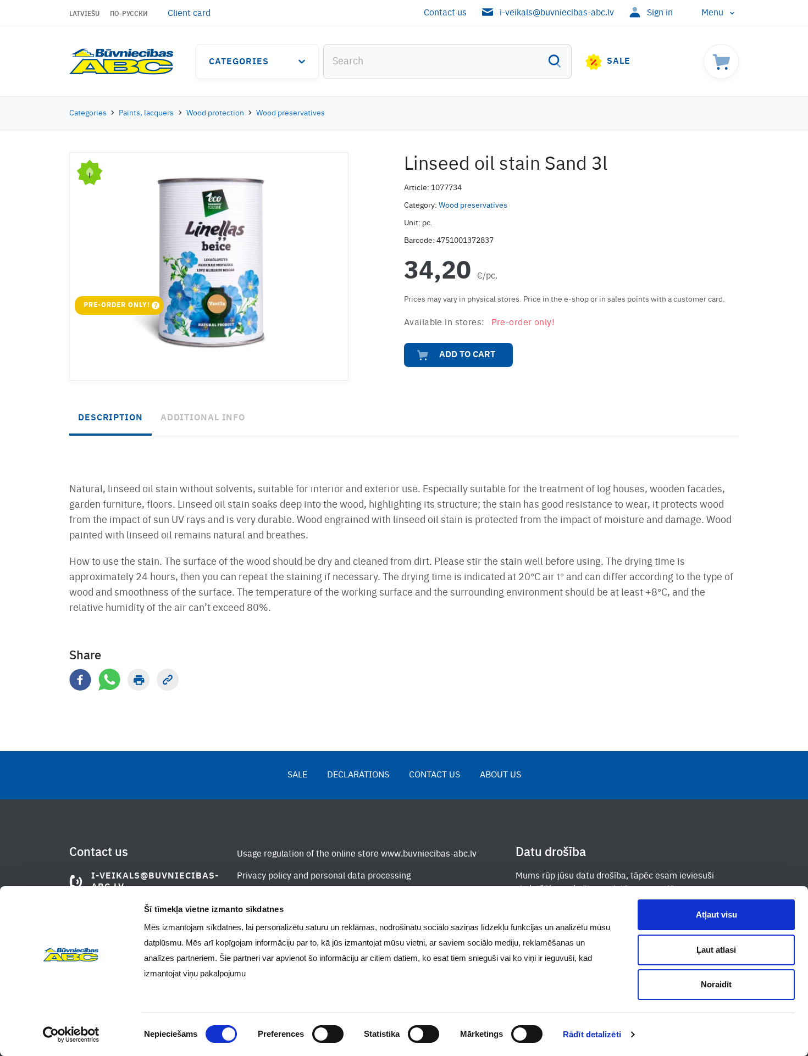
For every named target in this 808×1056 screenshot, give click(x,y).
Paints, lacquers (146, 113)
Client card (189, 13)
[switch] (328, 1034)
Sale (618, 61)
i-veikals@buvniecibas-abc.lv (557, 13)
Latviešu (84, 14)
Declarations (358, 775)
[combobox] (447, 61)
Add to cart (467, 355)
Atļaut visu (716, 914)
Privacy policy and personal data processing (324, 876)
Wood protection (215, 113)
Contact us (445, 13)
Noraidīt (716, 984)
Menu (712, 13)
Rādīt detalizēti (592, 1034)
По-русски (129, 14)
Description (110, 418)
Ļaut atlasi (716, 949)
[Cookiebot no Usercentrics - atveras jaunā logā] (71, 1034)
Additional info (203, 418)
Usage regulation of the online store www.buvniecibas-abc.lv (357, 854)
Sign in (660, 13)
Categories (239, 62)
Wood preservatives (290, 113)
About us (500, 775)
